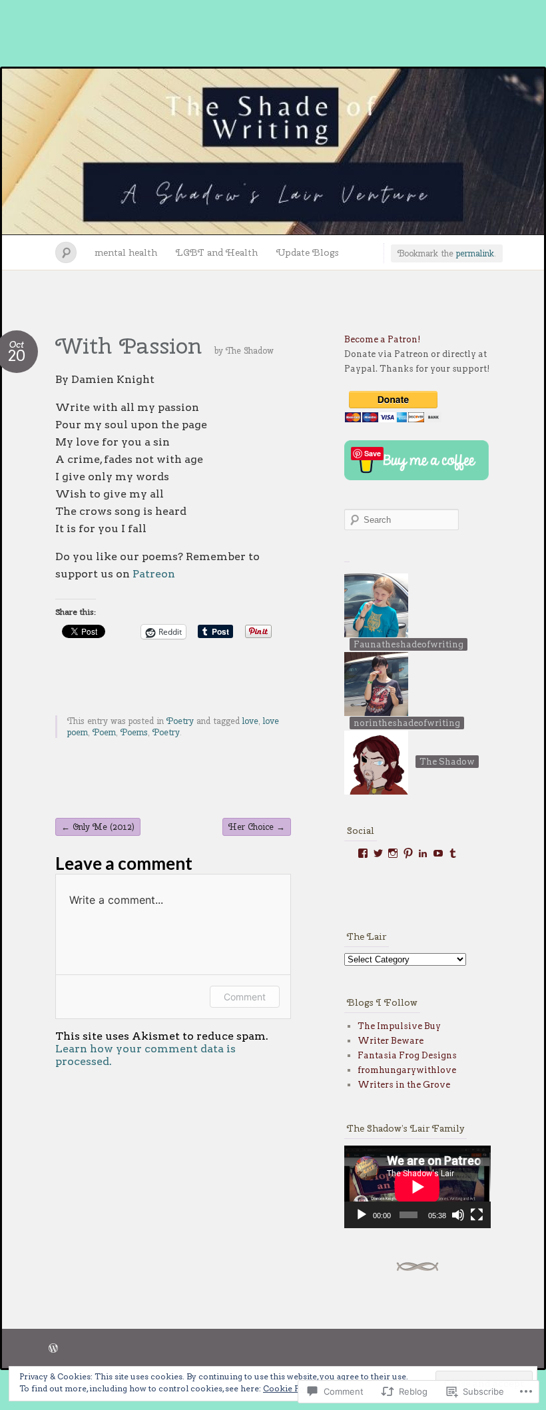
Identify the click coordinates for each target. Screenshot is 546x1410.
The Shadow (250, 350)
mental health (126, 252)
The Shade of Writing (273, 152)
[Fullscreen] (476, 1215)
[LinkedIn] (422, 853)
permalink (475, 253)
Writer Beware (390, 1041)
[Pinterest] (408, 853)
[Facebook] (363, 853)
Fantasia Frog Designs (407, 1055)
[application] (417, 1187)
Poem (104, 732)
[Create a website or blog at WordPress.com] (53, 1349)
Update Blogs (307, 252)
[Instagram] (393, 853)
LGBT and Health (217, 252)
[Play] (361, 1215)
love (250, 721)
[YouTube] (438, 853)
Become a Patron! (382, 339)
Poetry (180, 721)
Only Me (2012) (98, 827)
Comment (245, 996)
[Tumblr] (452, 853)
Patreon (154, 573)
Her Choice (256, 827)
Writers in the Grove (404, 1085)
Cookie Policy (291, 1388)
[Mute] (458, 1215)
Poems (134, 732)
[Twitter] (378, 853)
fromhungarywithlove (407, 1070)
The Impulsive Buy (399, 1026)
